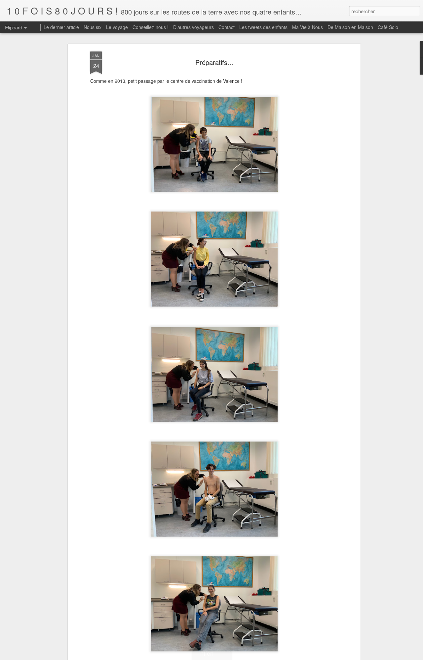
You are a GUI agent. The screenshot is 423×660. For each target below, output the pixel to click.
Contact (226, 27)
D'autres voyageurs (193, 27)
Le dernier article (61, 27)
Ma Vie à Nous (307, 27)
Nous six (92, 27)
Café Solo (388, 27)
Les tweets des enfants (263, 27)
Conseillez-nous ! (151, 27)
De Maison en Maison (350, 27)
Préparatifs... (214, 62)
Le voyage (117, 27)
